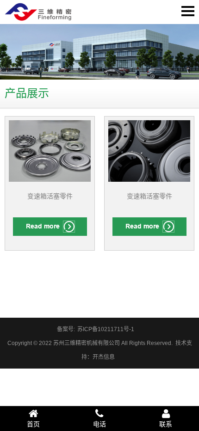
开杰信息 (104, 357)
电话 (99, 424)
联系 (165, 424)
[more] (50, 226)
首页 (33, 424)
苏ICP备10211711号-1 (105, 329)
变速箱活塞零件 (50, 196)
